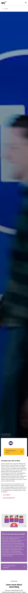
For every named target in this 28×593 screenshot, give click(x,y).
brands (6, 8)
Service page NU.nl (9, 498)
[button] (14, 451)
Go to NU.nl (6, 495)
